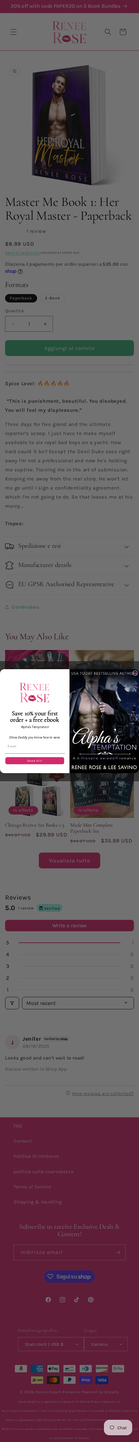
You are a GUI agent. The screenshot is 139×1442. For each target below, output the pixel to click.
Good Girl (34, 760)
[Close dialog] (135, 673)
